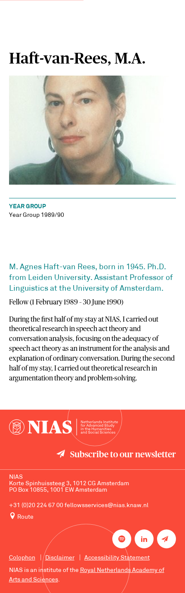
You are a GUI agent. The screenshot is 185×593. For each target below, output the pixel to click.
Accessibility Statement (117, 558)
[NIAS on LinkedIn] (144, 538)
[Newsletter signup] (166, 538)
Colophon (22, 558)
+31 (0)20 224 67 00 (36, 505)
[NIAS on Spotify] (121, 538)
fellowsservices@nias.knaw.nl (106, 505)
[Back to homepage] (63, 427)
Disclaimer (59, 558)
